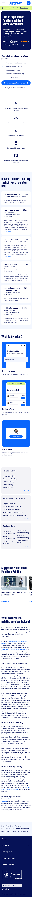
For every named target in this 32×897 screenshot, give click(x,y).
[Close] (30, 8)
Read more (7, 231)
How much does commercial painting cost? (13, 593)
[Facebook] (3, 889)
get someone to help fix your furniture (14, 650)
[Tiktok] (9, 889)
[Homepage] (16, 3)
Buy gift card (24, 8)
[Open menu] (3, 3)
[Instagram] (6, 889)
